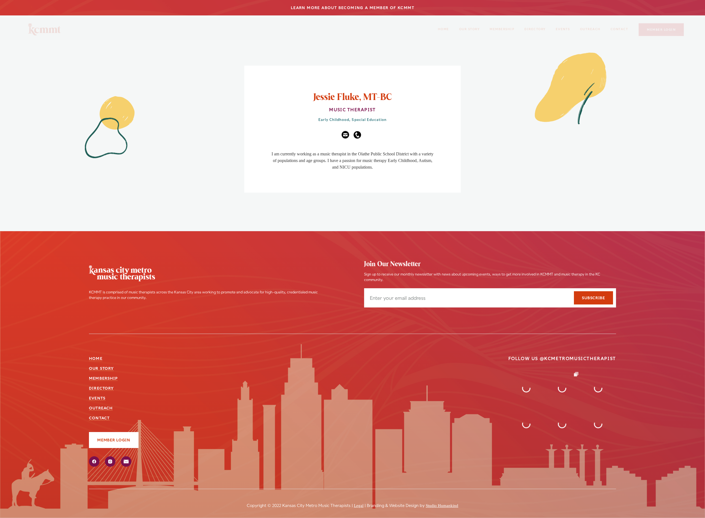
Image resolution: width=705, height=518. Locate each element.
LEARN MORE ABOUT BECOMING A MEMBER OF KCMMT (352, 8)
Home (443, 27)
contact (619, 27)
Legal (359, 505)
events (97, 398)
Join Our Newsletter (392, 264)
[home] (44, 27)
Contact (99, 418)
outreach (590, 27)
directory (101, 388)
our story (469, 27)
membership (502, 27)
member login (661, 27)
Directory (535, 27)
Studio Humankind (442, 505)
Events (563, 27)
